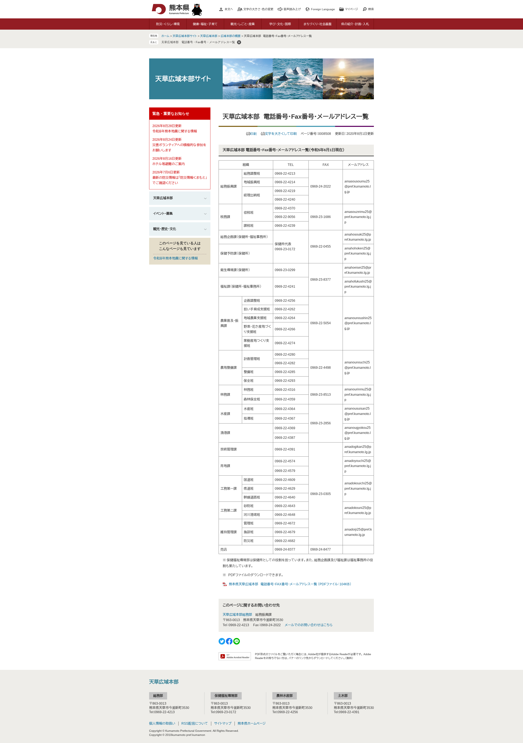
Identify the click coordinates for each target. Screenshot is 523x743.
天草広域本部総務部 (237, 614)
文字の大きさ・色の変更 (258, 9)
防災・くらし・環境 (168, 24)
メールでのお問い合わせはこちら (309, 625)
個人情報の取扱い (162, 723)
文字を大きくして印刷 (281, 133)
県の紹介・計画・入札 (355, 24)
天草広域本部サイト (185, 36)
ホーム (165, 36)
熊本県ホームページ (252, 723)
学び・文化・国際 (280, 24)
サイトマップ (222, 723)
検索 (371, 9)
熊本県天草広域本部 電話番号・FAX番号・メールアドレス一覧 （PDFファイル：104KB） (290, 584)
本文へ (229, 9)
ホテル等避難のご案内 (168, 164)
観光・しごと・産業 (243, 24)
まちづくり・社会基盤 (318, 24)
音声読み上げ (292, 9)
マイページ (351, 9)
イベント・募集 (163, 213)
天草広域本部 (208, 36)
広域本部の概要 (231, 36)
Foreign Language (323, 9)
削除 (239, 42)
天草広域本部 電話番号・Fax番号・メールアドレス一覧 (198, 42)
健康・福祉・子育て (205, 24)
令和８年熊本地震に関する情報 (174, 131)
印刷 (253, 133)
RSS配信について (194, 723)
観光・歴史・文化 (164, 229)
